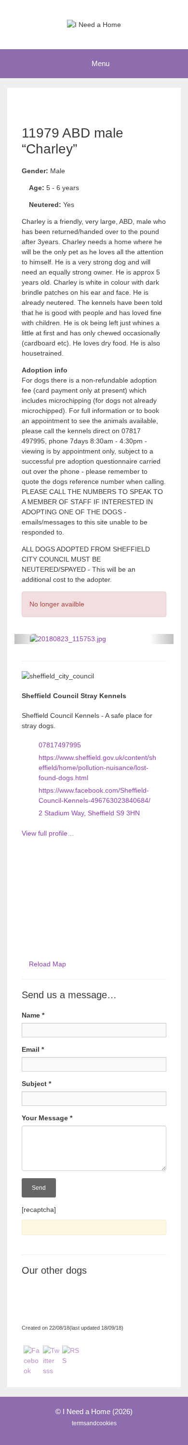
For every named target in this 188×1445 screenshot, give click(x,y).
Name (33, 1015)
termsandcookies (94, 1423)
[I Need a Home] (94, 24)
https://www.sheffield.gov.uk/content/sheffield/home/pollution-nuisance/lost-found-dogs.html (97, 768)
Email (33, 1049)
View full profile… (48, 833)
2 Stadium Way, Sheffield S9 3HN (89, 813)
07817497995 (60, 745)
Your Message (47, 1118)
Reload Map (47, 964)
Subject (36, 1083)
